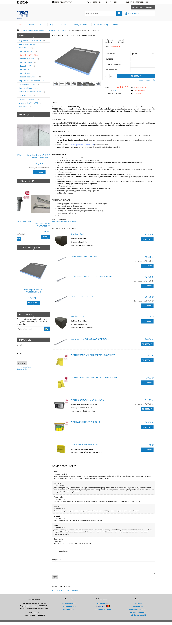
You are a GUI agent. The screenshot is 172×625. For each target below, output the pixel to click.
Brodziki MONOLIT (27, 59)
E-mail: (19, 345)
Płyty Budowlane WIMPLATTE (30, 40)
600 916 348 (103, 2)
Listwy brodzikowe (26, 88)
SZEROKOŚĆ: (110, 54)
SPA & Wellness (25, 95)
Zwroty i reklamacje (137, 612)
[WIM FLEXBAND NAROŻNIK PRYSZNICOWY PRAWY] (61, 383)
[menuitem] (22, 24)
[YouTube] (21, 2)
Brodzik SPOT (25, 66)
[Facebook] (18, 2)
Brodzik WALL (25, 73)
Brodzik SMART (26, 62)
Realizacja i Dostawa (103, 610)
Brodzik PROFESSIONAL (29, 55)
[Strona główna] (23, 14)
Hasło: (19, 353)
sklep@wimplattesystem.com (137, 2)
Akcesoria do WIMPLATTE (28, 103)
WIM (114, 90)
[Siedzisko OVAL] (61, 240)
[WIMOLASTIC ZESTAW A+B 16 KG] (61, 426)
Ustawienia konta (69, 606)
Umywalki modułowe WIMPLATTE (31, 80)
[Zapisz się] (47, 329)
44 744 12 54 (112, 2)
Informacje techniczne (137, 609)
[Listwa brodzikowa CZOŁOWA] (61, 260)
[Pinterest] (26, 2)
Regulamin (138, 603)
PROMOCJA (23, 107)
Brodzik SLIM (25, 69)
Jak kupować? (138, 606)
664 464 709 (94, 2)
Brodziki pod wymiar (28, 77)
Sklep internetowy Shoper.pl (86, 623)
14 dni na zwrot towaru (63, 2)
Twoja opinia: (57, 559)
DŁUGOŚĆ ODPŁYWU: (113, 64)
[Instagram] (23, 2)
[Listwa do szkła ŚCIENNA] (61, 299)
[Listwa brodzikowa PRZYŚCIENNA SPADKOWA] (61, 280)
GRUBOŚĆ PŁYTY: (111, 70)
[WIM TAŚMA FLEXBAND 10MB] (61, 449)
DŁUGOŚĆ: (109, 59)
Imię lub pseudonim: (60, 551)
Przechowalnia (68, 609)
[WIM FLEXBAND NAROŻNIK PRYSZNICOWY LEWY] (61, 361)
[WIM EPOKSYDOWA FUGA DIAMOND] (61, 404)
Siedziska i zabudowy (27, 84)
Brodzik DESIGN (26, 51)
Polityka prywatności (138, 615)
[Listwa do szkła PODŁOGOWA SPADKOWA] (61, 342)
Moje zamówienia (68, 603)
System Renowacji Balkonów (30, 92)
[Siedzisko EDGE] (61, 322)
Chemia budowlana (26, 99)
